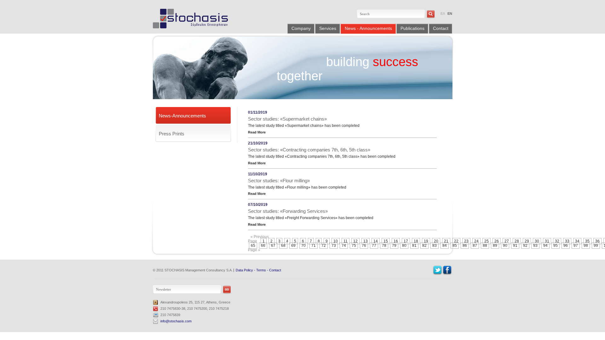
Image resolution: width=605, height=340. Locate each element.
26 (496, 241)
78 (384, 245)
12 (355, 241)
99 (596, 245)
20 (436, 241)
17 (406, 241)
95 (555, 245)
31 (547, 241)
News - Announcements (368, 28)
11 (345, 241)
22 (456, 241)
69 (293, 245)
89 (495, 245)
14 (375, 241)
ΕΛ (443, 13)
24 (476, 241)
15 (385, 241)
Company (301, 28)
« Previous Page (258, 239)
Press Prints (171, 133)
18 (416, 241)
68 (283, 245)
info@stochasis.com (176, 321)
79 (394, 245)
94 (545, 245)
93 (535, 245)
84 (444, 245)
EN (449, 13)
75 (354, 245)
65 (253, 245)
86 (465, 245)
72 (323, 245)
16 (396, 241)
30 (537, 241)
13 (365, 241)
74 (344, 245)
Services (327, 28)
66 (263, 245)
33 (567, 241)
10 (335, 241)
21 (446, 241)
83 (434, 245)
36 (597, 241)
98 (586, 245)
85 (454, 245)
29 (527, 241)
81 (414, 245)
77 (374, 245)
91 (515, 245)
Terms (261, 270)
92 (525, 245)
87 (475, 245)
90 (505, 245)
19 (426, 241)
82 (424, 245)
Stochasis (193, 18)
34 (577, 241)
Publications (412, 28)
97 (575, 245)
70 (303, 245)
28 (517, 241)
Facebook (447, 270)
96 (565, 245)
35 (587, 241)
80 (404, 245)
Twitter (437, 270)
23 (466, 241)
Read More (257, 132)
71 (313, 245)
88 (485, 245)
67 (273, 245)
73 (333, 245)
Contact (440, 28)
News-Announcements (182, 115)
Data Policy (244, 270)
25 (486, 241)
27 (506, 241)
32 (557, 241)
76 (364, 245)
